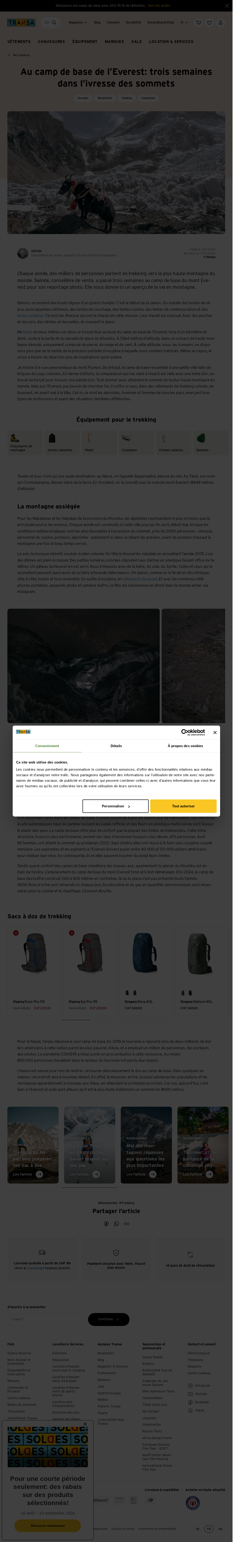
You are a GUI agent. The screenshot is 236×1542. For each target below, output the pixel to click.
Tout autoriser (183, 806)
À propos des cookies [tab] (185, 746)
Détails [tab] (116, 746)
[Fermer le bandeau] (215, 732)
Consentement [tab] (47, 746)
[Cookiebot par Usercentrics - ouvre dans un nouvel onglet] (185, 732)
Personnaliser (113, 806)
